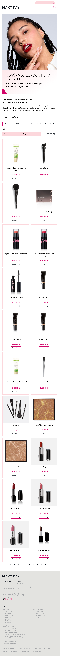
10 (45, 564)
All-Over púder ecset (16, 212)
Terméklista (5, 610)
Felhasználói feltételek (8, 648)
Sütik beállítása (37, 651)
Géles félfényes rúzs (44, 467)
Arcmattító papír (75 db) (44, 212)
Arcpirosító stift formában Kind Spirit (16, 254)
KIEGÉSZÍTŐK (8, 623)
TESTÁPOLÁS (8, 617)
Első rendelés (38, 617)
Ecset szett (15, 425)
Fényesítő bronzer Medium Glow (16, 467)
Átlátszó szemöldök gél (16, 298)
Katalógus (5, 625)
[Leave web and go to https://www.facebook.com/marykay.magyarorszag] (18, 594)
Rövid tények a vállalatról (12, 632)
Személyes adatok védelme (24, 648)
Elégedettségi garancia (9, 643)
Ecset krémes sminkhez (44, 381)
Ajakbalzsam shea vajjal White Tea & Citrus (16, 169)
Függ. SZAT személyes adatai (9, 651)
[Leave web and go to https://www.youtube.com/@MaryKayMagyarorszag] (22, 594)
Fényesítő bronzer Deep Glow (44, 425)
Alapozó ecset (44, 168)
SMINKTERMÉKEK (9, 615)
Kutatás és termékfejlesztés (13, 636)
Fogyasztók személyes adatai (42, 648)
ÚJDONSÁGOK (8, 611)
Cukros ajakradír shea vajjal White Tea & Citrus (16, 382)
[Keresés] (53, 3)
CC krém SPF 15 (44, 298)
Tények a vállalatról (8, 626)
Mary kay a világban (10, 642)
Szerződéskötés (39, 613)
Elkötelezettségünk (10, 628)
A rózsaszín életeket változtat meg (15, 634)
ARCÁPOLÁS (8, 613)
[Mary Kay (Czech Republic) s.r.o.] (10, 7)
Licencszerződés (25, 651)
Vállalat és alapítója (10, 630)
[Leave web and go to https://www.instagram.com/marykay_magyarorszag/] (14, 594)
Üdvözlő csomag (39, 611)
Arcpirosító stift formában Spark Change (44, 255)
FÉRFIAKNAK (8, 621)
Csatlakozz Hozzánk (38, 610)
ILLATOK (7, 619)
